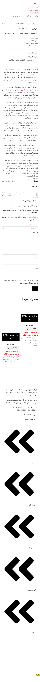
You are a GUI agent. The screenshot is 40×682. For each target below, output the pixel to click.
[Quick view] (35, 311)
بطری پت (29, 325)
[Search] (2, 3)
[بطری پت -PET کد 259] (11, 304)
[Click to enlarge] (34, 7)
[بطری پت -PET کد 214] (30, 304)
